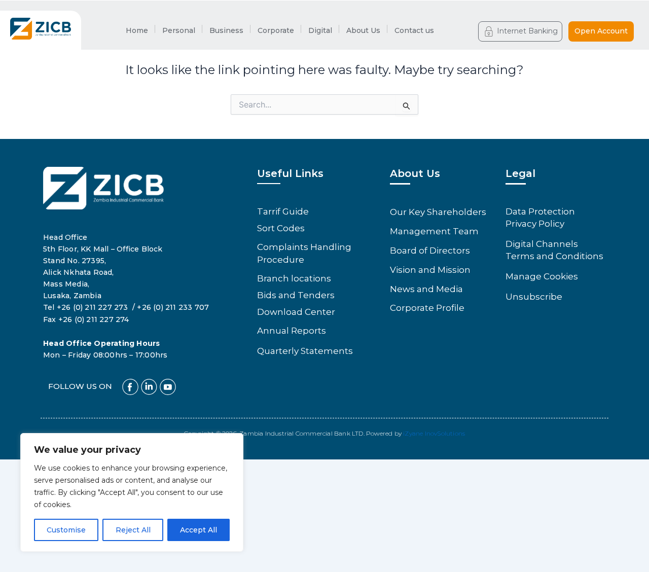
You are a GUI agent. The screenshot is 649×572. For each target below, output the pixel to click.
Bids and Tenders (296, 295)
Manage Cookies (542, 276)
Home (137, 30)
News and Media (426, 289)
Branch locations (294, 278)
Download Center (296, 312)
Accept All (198, 529)
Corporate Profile (427, 308)
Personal (178, 30)
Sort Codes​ (281, 228)
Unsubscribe (534, 297)
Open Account (601, 30)
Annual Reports (291, 331)
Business (226, 30)
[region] (131, 492)
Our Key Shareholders (438, 212)
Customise (66, 529)
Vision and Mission (430, 270)
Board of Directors (430, 250)
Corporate (276, 30)
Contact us (414, 30)
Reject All (133, 529)
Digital (320, 30)
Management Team (434, 231)
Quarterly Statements (305, 351)
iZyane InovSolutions (434, 433)
